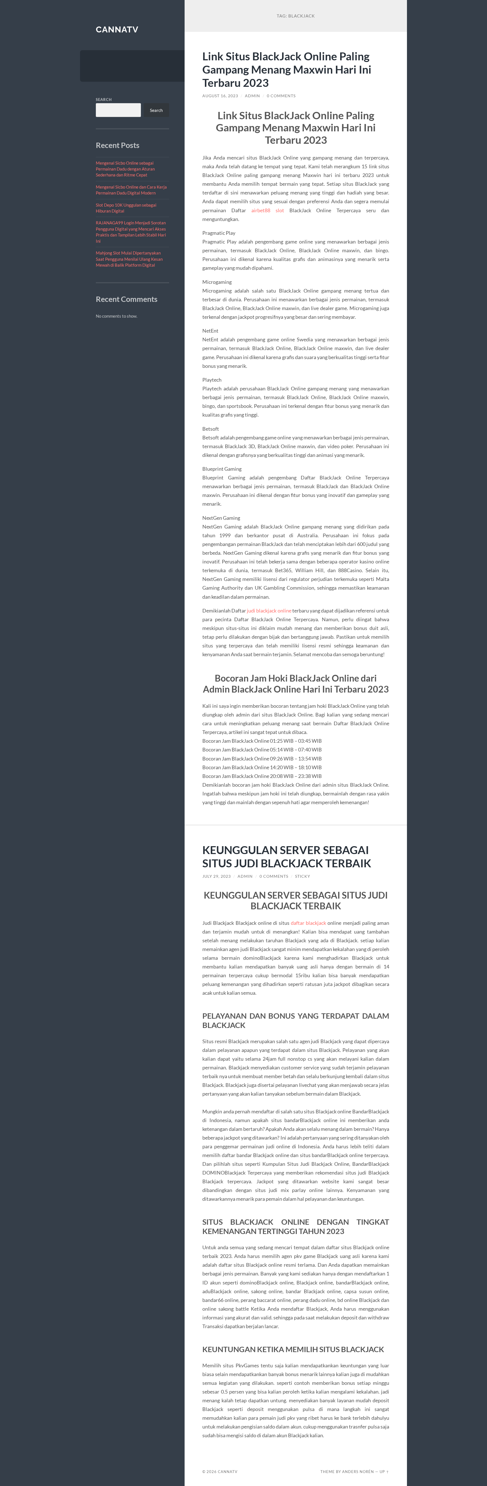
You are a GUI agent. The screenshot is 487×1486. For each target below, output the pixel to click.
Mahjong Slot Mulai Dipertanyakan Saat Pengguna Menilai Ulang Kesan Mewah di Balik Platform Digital (129, 258)
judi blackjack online (269, 610)
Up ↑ (384, 1471)
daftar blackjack (308, 923)
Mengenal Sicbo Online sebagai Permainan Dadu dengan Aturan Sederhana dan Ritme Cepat (125, 169)
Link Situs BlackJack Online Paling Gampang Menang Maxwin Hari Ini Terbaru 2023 (286, 69)
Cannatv (117, 29)
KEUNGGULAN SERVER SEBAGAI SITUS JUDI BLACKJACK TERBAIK (286, 856)
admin (252, 96)
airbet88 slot (267, 210)
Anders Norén (358, 1471)
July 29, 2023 (216, 876)
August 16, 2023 (220, 96)
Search (104, 99)
